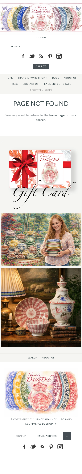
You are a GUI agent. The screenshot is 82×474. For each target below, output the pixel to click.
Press (14, 83)
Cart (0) (41, 66)
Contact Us (30, 83)
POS (63, 419)
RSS (41, 56)
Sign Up (21, 435)
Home (10, 77)
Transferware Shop (33, 77)
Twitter (32, 56)
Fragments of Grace (57, 83)
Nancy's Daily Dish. (47, 419)
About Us (70, 77)
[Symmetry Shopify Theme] (41, 211)
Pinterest (50, 56)
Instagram (59, 56)
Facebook (23, 56)
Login (48, 90)
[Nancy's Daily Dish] (41, 2)
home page (57, 115)
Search (32, 357)
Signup (41, 37)
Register (36, 90)
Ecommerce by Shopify (41, 423)
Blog (55, 77)
